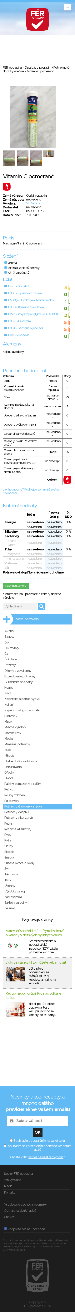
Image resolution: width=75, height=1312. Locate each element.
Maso (8, 721)
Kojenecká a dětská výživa (21, 698)
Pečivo (8, 789)
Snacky (9, 857)
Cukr (7, 642)
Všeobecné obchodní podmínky (25, 1204)
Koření (8, 704)
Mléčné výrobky (15, 727)
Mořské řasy (12, 733)
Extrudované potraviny (19, 676)
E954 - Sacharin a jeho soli (25, 328)
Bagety (9, 636)
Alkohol (9, 631)
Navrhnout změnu (16, 586)
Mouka (8, 738)
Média (8, 1186)
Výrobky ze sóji (14, 891)
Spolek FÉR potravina (18, 1173)
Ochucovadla (13, 767)
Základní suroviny (15, 902)
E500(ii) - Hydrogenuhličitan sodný (31, 300)
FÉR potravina (12, 67)
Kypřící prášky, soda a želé (21, 710)
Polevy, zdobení (14, 795)
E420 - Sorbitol (18, 286)
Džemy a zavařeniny (17, 670)
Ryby (7, 834)
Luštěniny (10, 716)
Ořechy (9, 772)
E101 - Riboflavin (18, 335)
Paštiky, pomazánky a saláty (22, 783)
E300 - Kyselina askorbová (26, 307)
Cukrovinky (11, 648)
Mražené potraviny (17, 744)
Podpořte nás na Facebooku (26, 1229)
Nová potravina (27, 619)
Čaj (6, 653)
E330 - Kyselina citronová (25, 293)
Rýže (7, 840)
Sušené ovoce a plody (19, 863)
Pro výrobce (12, 1180)
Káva (7, 693)
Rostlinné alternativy (17, 829)
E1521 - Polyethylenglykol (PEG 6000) (33, 314)
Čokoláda (10, 659)
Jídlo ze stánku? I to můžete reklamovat (36, 962)
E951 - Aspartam (19, 321)
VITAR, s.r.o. (33, 203)
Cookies (9, 1217)
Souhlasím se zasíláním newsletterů (39, 1140)
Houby (8, 687)
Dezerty (10, 665)
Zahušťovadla (13, 897)
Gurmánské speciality (18, 682)
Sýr (6, 868)
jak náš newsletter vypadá (45, 1157)
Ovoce (8, 778)
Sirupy (8, 846)
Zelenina (9, 908)
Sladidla (9, 851)
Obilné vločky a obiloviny (20, 761)
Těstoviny (11, 874)
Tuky (7, 880)
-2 (6, 188)
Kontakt (9, 1192)
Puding (8, 823)
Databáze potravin (37, 67)
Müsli (7, 749)
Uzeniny (9, 885)
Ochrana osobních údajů (20, 1210)
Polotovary (11, 800)
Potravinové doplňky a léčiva (23, 806)
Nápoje (9, 755)
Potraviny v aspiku (16, 812)
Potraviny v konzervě (18, 817)
